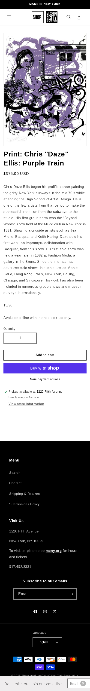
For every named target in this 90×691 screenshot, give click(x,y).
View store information (26, 404)
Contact (15, 483)
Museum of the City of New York (42, 675)
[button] (9, 17)
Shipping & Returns (24, 493)
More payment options (45, 379)
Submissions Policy (24, 504)
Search (15, 472)
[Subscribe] (71, 594)
